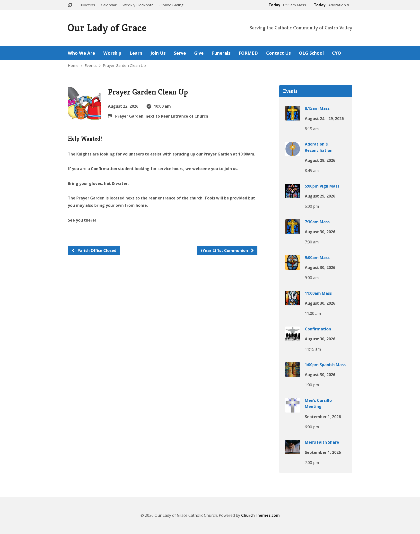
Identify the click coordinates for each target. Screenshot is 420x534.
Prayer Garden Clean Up (124, 65)
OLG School (311, 53)
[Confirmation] (292, 337)
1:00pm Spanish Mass (325, 364)
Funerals (221, 53)
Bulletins (87, 4)
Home (73, 65)
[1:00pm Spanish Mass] (292, 373)
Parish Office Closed (96, 250)
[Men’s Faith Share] (292, 451)
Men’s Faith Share (322, 442)
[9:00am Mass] (292, 266)
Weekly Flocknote (138, 4)
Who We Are (81, 53)
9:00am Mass (317, 257)
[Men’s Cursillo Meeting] (292, 409)
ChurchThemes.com (260, 515)
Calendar (109, 4)
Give (199, 53)
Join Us (158, 53)
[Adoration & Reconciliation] (292, 152)
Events (91, 65)
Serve (180, 53)
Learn (136, 53)
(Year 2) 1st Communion (225, 250)
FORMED (248, 53)
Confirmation (318, 329)
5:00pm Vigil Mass (322, 186)
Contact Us (278, 53)
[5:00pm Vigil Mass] (292, 194)
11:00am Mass (318, 293)
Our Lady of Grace (107, 27)
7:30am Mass (317, 221)
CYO (336, 53)
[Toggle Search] (70, 5)
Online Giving (171, 4)
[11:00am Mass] (292, 301)
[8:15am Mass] (292, 117)
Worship (112, 53)
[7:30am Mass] (292, 230)
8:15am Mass (317, 108)
